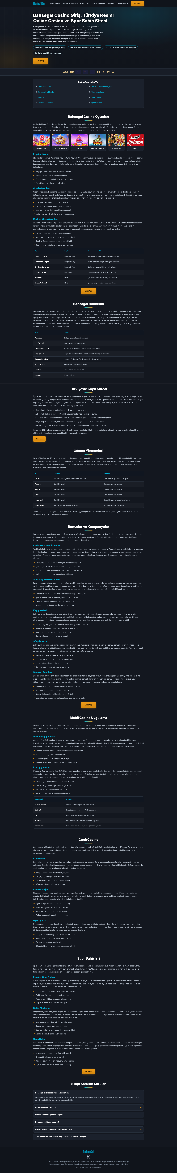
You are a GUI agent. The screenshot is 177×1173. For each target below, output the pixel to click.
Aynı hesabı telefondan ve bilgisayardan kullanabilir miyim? (61, 1137)
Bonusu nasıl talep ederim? (47, 1122)
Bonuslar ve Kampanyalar (118, 3)
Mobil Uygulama (97, 92)
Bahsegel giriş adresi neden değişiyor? (52, 1093)
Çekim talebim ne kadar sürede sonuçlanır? (54, 1129)
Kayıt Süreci (84, 3)
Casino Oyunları (55, 3)
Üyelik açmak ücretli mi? (46, 1107)
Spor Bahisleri (96, 103)
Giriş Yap (137, 3)
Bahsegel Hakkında (70, 3)
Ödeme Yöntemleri (99, 3)
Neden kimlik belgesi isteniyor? (49, 1115)
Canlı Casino (96, 97)
